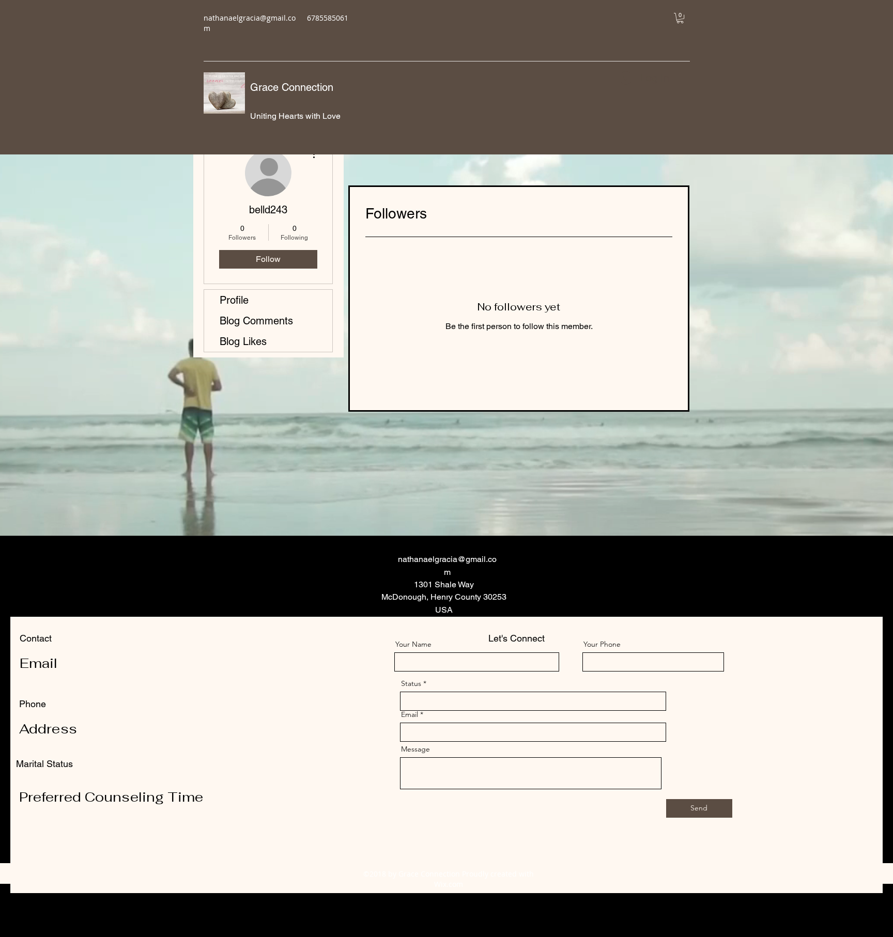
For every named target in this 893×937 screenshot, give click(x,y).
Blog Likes (243, 341)
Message (415, 749)
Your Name (413, 644)
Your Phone (602, 644)
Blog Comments (256, 321)
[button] (680, 18)
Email (409, 714)
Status (411, 683)
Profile (234, 300)
